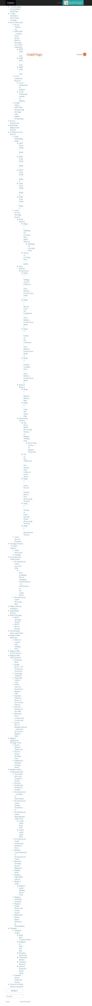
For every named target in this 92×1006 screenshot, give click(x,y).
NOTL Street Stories (17, 626)
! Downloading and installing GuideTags (15, 9)
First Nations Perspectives (24, 268)
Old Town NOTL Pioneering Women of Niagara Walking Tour (28, 432)
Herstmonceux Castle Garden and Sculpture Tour (20, 843)
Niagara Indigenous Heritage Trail (15, 740)
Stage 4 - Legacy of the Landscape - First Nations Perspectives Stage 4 (28, 342)
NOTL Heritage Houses (18, 619)
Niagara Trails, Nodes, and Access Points (19, 908)
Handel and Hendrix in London (19, 787)
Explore (10, 3)
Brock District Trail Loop (19, 747)
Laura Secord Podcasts (18, 539)
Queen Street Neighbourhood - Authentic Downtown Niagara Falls (21, 729)
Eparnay (18, 783)
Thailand (13, 928)
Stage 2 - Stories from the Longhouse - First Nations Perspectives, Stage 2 (29, 313)
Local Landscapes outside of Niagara (23, 96)
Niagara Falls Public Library (19, 877)
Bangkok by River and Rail (22, 946)
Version (14, 991)
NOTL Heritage (16, 615)
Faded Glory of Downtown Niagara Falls (19, 689)
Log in (8, 1001)
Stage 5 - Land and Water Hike (26, 409)
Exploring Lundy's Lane (18, 680)
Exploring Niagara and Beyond (14, 127)
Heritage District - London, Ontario (16, 546)
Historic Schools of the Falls (19, 709)
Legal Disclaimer (25, 1001)
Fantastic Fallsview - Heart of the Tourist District (19, 700)
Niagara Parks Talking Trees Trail (22, 890)
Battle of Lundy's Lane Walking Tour (18, 644)
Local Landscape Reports (18, 78)
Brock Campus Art (18, 27)
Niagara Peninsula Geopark (18, 899)
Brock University (16, 22)
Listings (18, 555)
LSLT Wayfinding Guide (19, 139)
